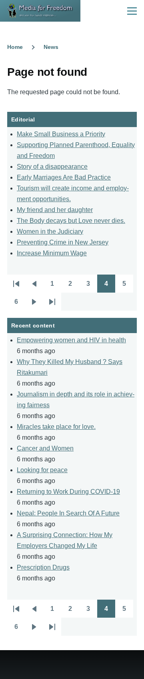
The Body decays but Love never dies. (71, 220)
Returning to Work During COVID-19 (68, 491)
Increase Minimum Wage (52, 253)
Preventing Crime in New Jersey (62, 242)
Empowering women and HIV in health (71, 340)
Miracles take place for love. (56, 426)
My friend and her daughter (55, 209)
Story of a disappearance (52, 166)
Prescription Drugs (43, 567)
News (51, 47)
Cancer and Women (45, 448)
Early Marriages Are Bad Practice (64, 177)
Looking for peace (42, 470)
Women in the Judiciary (50, 231)
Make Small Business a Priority (61, 134)
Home (15, 47)
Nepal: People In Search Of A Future (68, 513)
